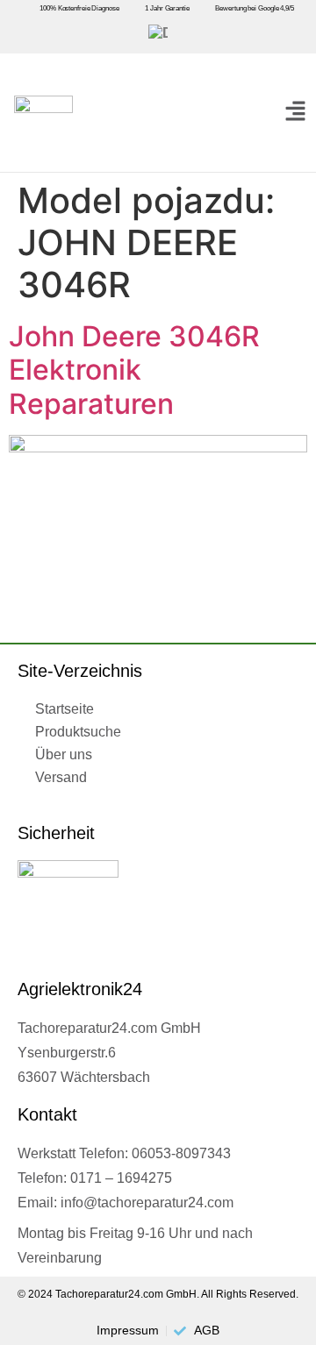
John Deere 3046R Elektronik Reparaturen (134, 370)
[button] (295, 113)
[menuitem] (158, 33)
